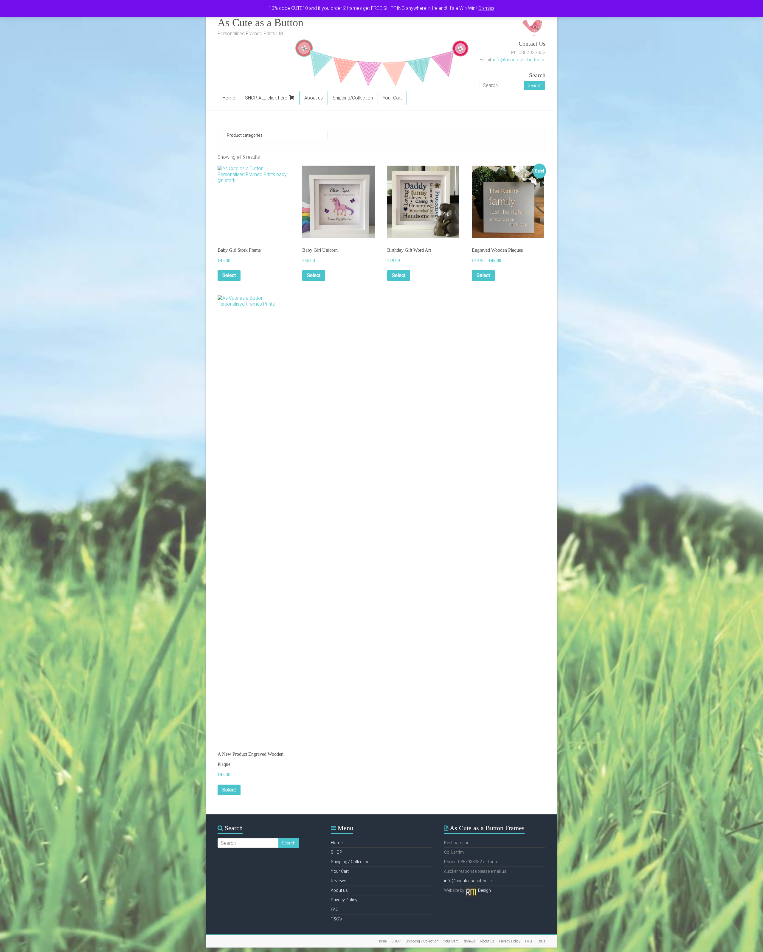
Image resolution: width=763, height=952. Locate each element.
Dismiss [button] (486, 8)
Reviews (338, 880)
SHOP (336, 852)
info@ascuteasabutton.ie (519, 60)
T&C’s (336, 919)
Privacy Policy (344, 899)
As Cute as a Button (260, 23)
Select (229, 275)
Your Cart (392, 98)
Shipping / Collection (350, 861)
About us (313, 98)
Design (484, 890)
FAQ (335, 909)
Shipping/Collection (353, 98)
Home (228, 98)
